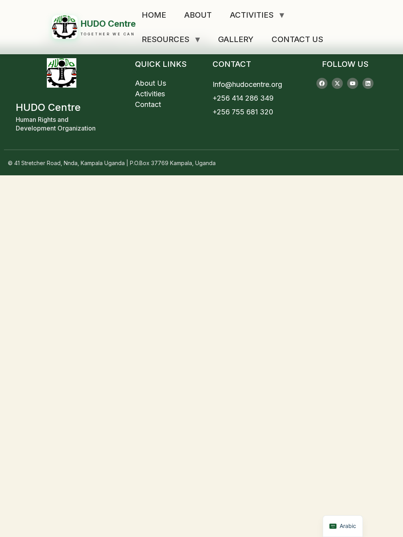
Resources (165, 39)
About (198, 15)
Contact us (297, 39)
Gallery (235, 39)
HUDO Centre (108, 23)
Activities (252, 15)
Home (154, 15)
